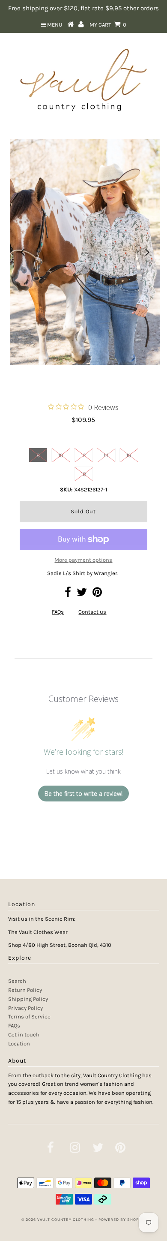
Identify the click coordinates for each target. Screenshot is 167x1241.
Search (17, 981)
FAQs (58, 611)
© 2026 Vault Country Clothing (57, 1219)
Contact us (92, 611)
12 (83, 455)
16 (128, 455)
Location (19, 1043)
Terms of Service (29, 1016)
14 (106, 455)
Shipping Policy (28, 999)
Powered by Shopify (122, 1219)
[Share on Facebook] (68, 594)
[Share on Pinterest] (97, 594)
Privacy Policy (25, 1008)
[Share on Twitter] (82, 594)
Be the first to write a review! (83, 793)
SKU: (66, 489)
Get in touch (23, 1034)
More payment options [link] (83, 560)
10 (60, 455)
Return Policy (25, 990)
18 (83, 474)
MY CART (107, 24)
